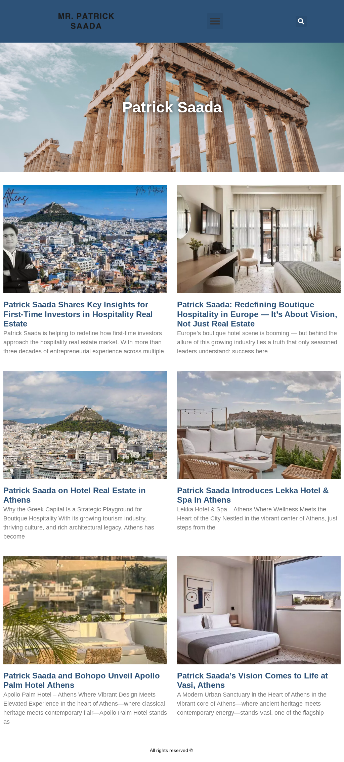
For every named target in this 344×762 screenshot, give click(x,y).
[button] (215, 21)
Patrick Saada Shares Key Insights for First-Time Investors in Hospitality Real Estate (78, 314)
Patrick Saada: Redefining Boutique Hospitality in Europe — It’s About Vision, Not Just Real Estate (257, 314)
